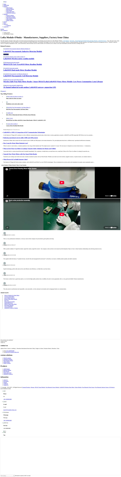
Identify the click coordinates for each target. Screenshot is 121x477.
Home (4, 4)
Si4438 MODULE (8, 303)
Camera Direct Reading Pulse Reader (14, 125)
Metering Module (10, 9)
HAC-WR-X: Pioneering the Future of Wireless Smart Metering (20, 114)
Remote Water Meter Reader (10, 299)
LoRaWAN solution (10, 16)
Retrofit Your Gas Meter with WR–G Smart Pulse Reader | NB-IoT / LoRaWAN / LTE (26, 120)
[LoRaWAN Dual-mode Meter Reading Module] (10, 68)
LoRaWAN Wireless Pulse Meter (67, 387)
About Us (5, 24)
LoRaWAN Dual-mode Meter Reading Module (20, 70)
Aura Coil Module (8, 306)
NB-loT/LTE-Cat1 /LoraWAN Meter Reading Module (22, 64)
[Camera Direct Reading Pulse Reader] (12, 123)
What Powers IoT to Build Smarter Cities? (15, 159)
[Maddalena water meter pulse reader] (7, 102)
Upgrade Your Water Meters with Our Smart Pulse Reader (20, 154)
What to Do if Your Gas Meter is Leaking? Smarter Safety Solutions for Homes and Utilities (29, 148)
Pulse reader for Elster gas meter (13, 98)
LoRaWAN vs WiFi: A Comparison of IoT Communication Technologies (24, 132)
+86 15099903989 (10, 350)
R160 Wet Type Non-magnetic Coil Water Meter (17, 109)
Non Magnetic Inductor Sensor (102, 387)
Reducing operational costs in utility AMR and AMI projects (20, 137)
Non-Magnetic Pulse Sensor (88, 387)
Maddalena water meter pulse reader (14, 103)
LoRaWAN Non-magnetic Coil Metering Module (20, 76)
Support (5, 21)
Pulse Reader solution (11, 18)
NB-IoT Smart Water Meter (10, 304)
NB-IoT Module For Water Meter (11, 295)
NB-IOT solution (10, 15)
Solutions (5, 14)
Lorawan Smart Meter (9, 296)
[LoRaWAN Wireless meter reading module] (14, 56)
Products (5, 6)
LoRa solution (9, 19)
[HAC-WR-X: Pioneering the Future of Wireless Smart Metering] (9, 113)
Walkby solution (9, 20)
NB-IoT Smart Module (40, 387)
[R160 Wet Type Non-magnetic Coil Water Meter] (18, 107)
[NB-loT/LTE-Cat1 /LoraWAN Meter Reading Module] (11, 62)
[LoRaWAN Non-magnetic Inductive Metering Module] (16, 48)
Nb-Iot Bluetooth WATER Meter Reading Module (86, 40)
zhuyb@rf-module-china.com (12, 352)
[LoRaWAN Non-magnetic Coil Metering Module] (15, 74)
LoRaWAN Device (102, 40)
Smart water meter (10, 11)
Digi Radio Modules (8, 305)
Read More (6, 54)
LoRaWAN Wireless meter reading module (18, 59)
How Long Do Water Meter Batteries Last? (15, 143)
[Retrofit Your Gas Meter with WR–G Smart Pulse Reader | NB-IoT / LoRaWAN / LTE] (9, 118)
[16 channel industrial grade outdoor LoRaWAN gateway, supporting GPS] (13, 85)
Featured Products (26, 387)
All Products (112, 387)
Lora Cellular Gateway (9, 298)
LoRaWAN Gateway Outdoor (11, 308)
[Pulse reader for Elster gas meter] (14, 96)
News (4, 23)
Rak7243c (72, 40)
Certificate (8, 25)
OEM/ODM (6, 5)
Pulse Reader (9, 10)
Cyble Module (66, 40)
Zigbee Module (78, 387)
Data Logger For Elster (9, 301)
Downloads (5, 381)
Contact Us (5, 26)
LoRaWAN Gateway (11, 12)
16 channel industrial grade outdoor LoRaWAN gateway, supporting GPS (29, 87)
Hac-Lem (6, 300)
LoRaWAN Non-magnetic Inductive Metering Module (22, 51)
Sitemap (32, 387)
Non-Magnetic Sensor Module (52, 387)
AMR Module (9, 7)
